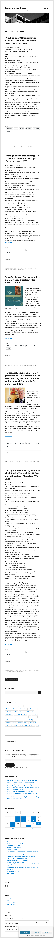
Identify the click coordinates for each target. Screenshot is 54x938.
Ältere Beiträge (11, 679)
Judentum (20, 717)
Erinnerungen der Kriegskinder (15, 847)
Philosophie (33, 722)
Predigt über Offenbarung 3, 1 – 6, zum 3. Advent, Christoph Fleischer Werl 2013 (22, 41)
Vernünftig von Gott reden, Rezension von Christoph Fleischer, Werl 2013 (22, 280)
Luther (12, 719)
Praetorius (7, 462)
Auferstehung (15, 706)
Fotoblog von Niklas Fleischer (15, 849)
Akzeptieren (25, 932)
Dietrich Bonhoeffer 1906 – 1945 (15, 845)
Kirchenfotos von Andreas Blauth (15, 862)
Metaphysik (24, 719)
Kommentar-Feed (11, 902)
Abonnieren (10, 765)
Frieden (30, 708)
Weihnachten (28, 728)
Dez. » (33, 828)
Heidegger (17, 714)
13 (18, 820)
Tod (22, 728)
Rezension (30, 363)
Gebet (35, 708)
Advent (34, 146)
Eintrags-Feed (10, 900)
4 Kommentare (16, 462)
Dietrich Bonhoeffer (17, 708)
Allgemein (26, 146)
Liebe (7, 719)
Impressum (37, 935)
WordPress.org (11, 904)
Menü (46, 8)
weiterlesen (8, 121)
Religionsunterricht (30, 725)
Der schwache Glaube (15, 8)
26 (13, 826)
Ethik (25, 708)
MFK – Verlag (10, 873)
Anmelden (9, 899)
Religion (17, 365)
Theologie (17, 728)
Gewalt (16, 711)
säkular (21, 365)
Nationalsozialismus (11, 722)
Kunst (30, 717)
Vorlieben (47, 932)
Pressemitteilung (31, 461)
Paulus (26, 722)
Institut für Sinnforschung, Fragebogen (17, 858)
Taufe (11, 728)
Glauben (27, 711)
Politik (7, 725)
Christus (8, 708)
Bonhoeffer (28, 706)
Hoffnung (24, 714)
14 (23, 820)
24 (38, 823)
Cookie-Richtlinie (30, 935)
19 (13, 823)
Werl (11, 462)
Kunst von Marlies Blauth (13, 871)
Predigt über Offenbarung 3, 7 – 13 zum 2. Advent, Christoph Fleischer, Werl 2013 (23, 158)
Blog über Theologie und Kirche (15, 843)
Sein (37, 725)
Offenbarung (8, 148)
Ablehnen (36, 932)
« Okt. (12, 828)
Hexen (38, 461)
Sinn (7, 728)
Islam (29, 714)
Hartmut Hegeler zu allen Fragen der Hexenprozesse (21, 856)
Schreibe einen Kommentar (18, 148)
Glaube (21, 711)
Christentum (35, 706)
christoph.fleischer (9, 146)
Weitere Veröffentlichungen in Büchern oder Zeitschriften (20, 919)
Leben (35, 717)
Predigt (30, 146)
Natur (37, 670)
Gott (32, 711)
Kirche (14, 365)
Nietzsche (20, 722)
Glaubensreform (8, 365)
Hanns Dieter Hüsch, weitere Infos (16, 854)
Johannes (12, 717)
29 (28, 826)
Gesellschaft (9, 711)
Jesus (7, 717)
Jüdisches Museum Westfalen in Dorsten (17, 860)
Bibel (21, 706)
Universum (7, 671)
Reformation (14, 725)
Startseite (7, 912)
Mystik (30, 719)
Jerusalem (35, 714)
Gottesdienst (9, 714)
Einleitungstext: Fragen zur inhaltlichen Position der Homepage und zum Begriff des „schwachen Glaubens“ (26, 922)
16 (33, 820)
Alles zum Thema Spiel (13, 842)
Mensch (34, 670)
